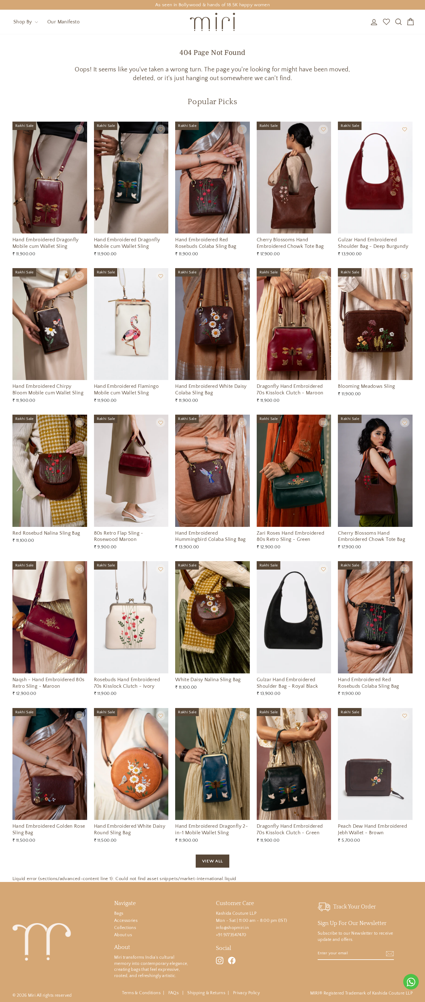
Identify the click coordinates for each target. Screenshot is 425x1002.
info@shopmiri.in (232, 927)
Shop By (23, 22)
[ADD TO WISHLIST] (79, 129)
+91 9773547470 (231, 934)
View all (212, 861)
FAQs (174, 992)
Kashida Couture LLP (236, 913)
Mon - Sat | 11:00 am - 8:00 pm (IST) (251, 920)
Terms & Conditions (141, 992)
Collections (125, 927)
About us (123, 934)
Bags (119, 913)
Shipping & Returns (206, 992)
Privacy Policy (246, 992)
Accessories (126, 920)
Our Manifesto (63, 22)
